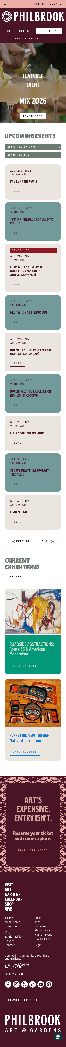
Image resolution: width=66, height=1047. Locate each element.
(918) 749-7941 (14, 973)
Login (39, 4)
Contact (10, 944)
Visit (9, 885)
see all (15, 576)
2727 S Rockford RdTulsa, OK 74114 (17, 966)
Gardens (13, 894)
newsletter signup (25, 1000)
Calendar (13, 899)
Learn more (33, 116)
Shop (9, 904)
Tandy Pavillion (14, 936)
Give (8, 909)
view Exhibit (25, 665)
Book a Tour (12, 926)
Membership (12, 921)
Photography (43, 930)
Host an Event (43, 934)
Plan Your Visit (33, 850)
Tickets (9, 917)
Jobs (37, 921)
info (18, 191)
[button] (5, 4)
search (58, 3)
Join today (49, 31)
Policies (9, 940)
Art (8, 889)
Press (38, 917)
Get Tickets (18, 31)
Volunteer (41, 926)
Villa (7, 932)
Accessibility (42, 938)
